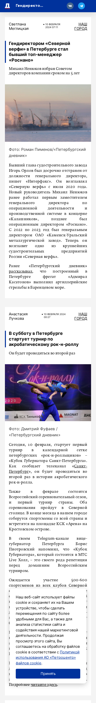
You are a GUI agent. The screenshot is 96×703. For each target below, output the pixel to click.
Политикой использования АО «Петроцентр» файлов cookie (48, 657)
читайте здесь (44, 685)
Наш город (80, 26)
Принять (48, 673)
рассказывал (20, 272)
